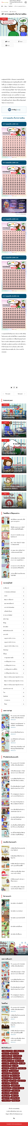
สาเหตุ (14, 1083)
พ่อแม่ (16, 1078)
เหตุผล (5, 1098)
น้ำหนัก (22, 1068)
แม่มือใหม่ (15, 1098)
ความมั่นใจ (7, 1056)
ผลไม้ (5, 1075)
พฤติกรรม (14, 1075)
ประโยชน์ (13, 1070)
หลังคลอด (6, 1088)
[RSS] (14, 1118)
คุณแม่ (17, 1058)
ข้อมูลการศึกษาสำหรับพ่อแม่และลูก (14, 1114)
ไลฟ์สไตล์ (4, 18)
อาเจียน (15, 1090)
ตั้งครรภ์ (19, 1061)
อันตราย (6, 1090)
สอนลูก (21, 1080)
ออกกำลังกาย (18, 1088)
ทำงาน (13, 1063)
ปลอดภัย (6, 1073)
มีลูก (5, 1080)
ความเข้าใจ (7, 1058)
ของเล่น (14, 1053)
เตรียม (5, 1093)
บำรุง (5, 1070)
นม (15, 1066)
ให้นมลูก (15, 1100)
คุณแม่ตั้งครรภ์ (8, 1061)
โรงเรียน (6, 1100)
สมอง (13, 1080)
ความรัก (17, 1056)
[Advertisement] (14, 64)
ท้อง (22, 1063)
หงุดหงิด (15, 1085)
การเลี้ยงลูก (18, 1051)
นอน (13, 1068)
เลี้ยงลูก (6, 1095)
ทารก (5, 1063)
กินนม (5, 1053)
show (18, 109)
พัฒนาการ (6, 1078)
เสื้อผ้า (14, 1095)
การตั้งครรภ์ (7, 1051)
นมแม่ (5, 422)
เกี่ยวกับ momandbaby (14, 1108)
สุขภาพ (6, 1085)
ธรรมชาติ (6, 1066)
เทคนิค (14, 1093)
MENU (25, 2)
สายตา (5, 1083)
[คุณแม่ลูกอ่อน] (5, 2)
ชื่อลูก (5, 493)
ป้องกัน (15, 1073)
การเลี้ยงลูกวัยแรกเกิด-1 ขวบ (8, 475)
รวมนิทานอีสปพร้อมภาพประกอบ (14, 1111)
